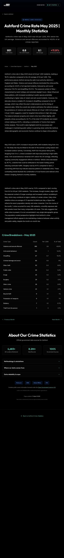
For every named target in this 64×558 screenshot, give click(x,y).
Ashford (26, 66)
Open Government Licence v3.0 (47, 387)
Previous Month (9, 319)
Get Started (53, 5)
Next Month (56, 319)
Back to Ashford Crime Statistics (33, 416)
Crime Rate (41, 5)
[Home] (7, 5)
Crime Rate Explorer (16, 66)
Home (6, 66)
